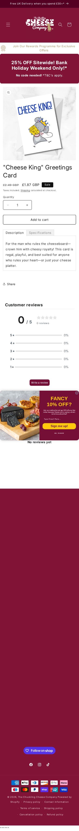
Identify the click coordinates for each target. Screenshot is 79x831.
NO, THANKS (59, 433)
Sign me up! (59, 426)
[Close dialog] (77, 393)
